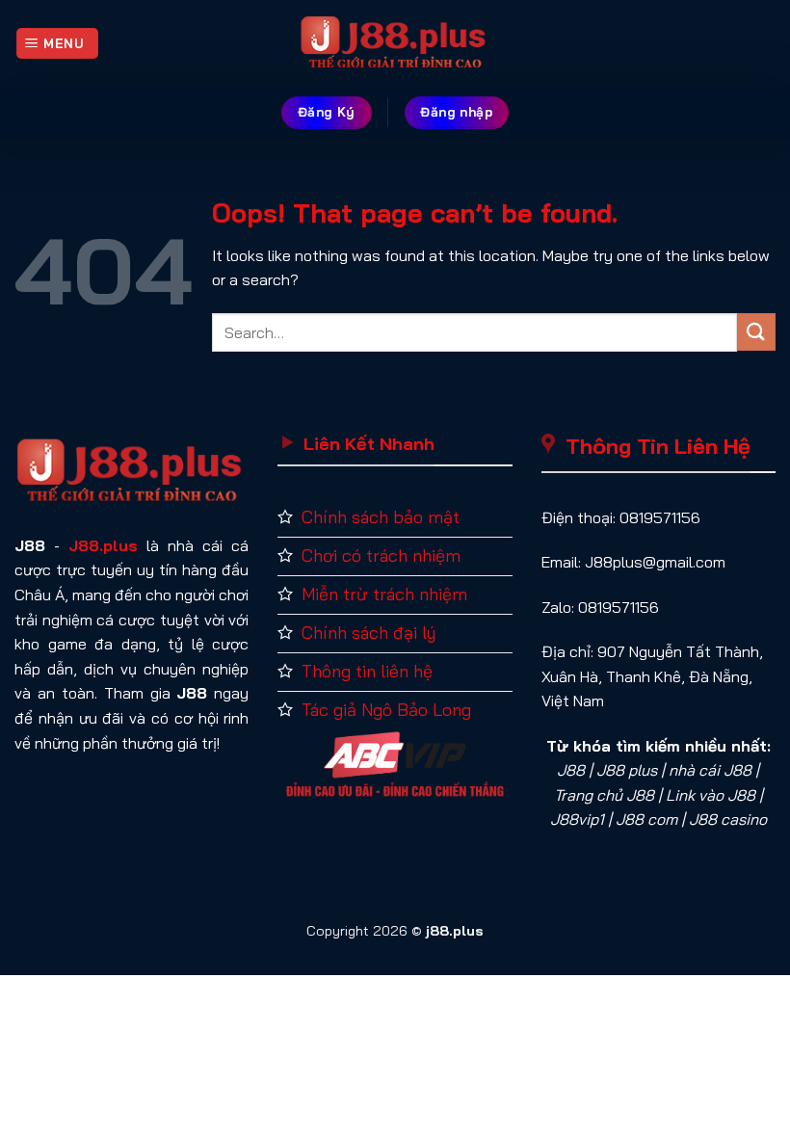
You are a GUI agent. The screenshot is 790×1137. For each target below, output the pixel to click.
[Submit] (756, 332)
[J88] (395, 43)
